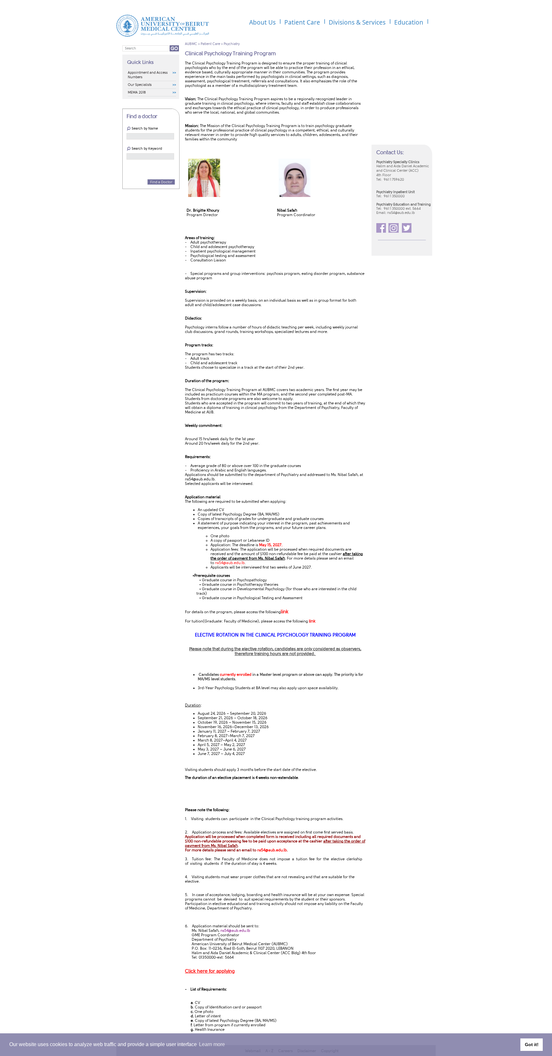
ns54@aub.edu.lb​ (200, 479)
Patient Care (210, 44)
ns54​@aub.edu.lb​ (401, 213)
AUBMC (191, 44)
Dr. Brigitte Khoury (203, 210)
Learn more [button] (212, 1044)
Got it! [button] (532, 1044)
